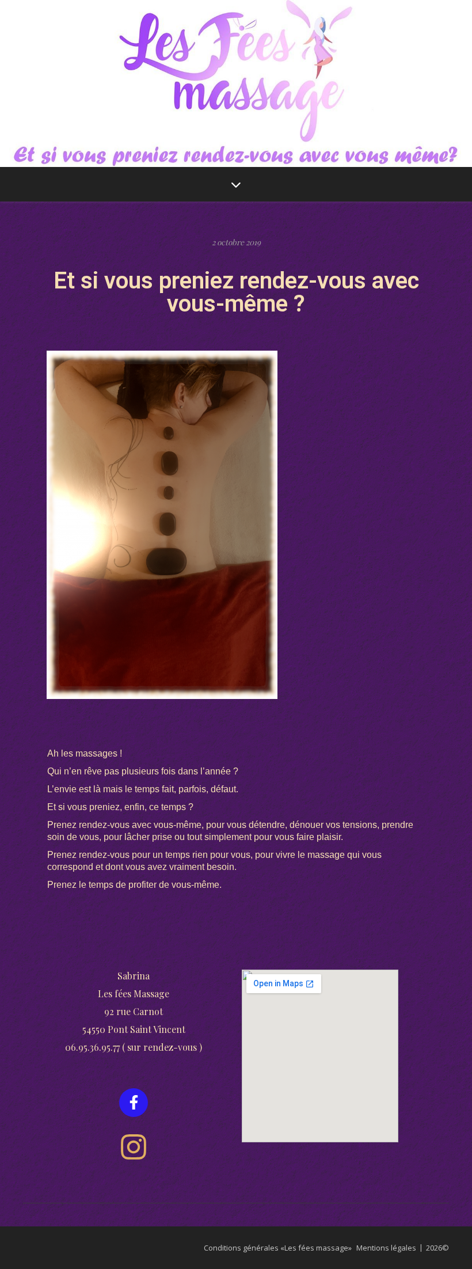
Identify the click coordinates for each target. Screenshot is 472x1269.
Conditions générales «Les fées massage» (278, 1248)
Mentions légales (386, 1248)
